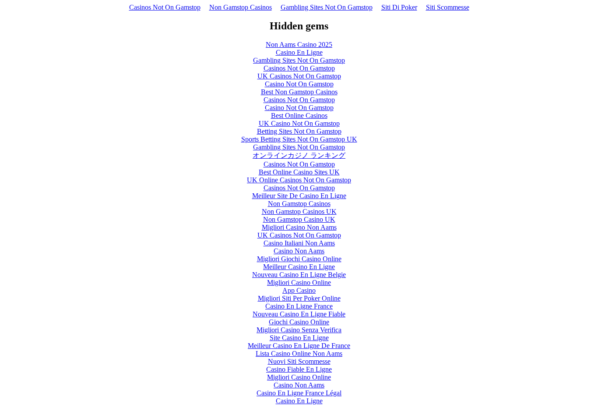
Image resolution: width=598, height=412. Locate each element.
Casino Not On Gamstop (299, 84)
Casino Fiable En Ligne (299, 369)
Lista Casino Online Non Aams (299, 353)
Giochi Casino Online (299, 322)
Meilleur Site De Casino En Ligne (299, 195)
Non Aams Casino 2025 (299, 44)
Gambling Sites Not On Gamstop (327, 7)
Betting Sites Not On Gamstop (299, 131)
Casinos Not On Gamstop (165, 7)
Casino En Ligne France (299, 306)
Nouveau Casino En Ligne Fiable (299, 314)
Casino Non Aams (299, 251)
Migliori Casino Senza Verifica (299, 330)
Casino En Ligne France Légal (299, 393)
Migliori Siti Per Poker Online (299, 298)
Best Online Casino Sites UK (299, 172)
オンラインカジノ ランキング (299, 155)
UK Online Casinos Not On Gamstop (299, 180)
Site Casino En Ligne (299, 337)
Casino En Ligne (299, 52)
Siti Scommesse (447, 7)
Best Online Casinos (299, 115)
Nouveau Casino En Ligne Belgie (299, 274)
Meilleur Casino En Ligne (299, 266)
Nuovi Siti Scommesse (299, 361)
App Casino (299, 290)
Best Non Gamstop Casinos (299, 92)
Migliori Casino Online (299, 282)
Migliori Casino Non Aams (299, 227)
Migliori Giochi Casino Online (299, 259)
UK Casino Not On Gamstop (299, 123)
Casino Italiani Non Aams (299, 243)
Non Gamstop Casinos (240, 7)
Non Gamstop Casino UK (299, 219)
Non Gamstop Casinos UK (299, 211)
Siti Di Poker (399, 7)
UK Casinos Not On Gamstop (299, 76)
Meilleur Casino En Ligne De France (299, 345)
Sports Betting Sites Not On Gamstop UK (299, 139)
